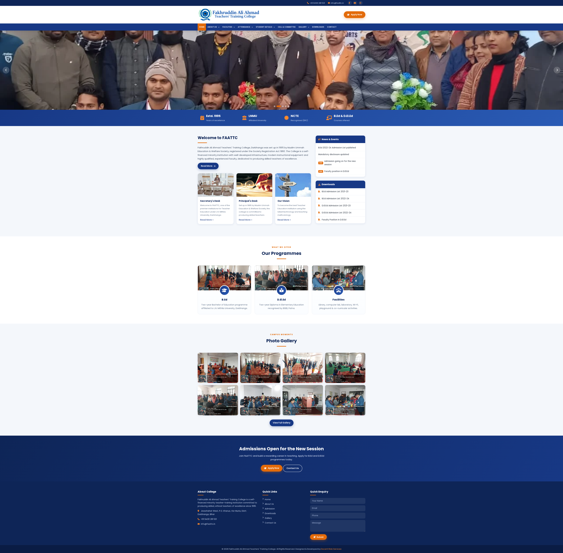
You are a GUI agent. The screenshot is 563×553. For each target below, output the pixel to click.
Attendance (244, 27)
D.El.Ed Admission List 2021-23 (336, 205)
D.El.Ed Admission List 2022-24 (336, 212)
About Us (212, 27)
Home (202, 27)
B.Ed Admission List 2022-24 (335, 198)
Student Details (264, 27)
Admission (270, 508)
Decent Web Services (331, 549)
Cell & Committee (287, 27)
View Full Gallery (281, 422)
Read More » (206, 219)
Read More (206, 165)
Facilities (227, 27)
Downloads (318, 27)
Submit (320, 537)
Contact (331, 27)
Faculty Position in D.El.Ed (334, 219)
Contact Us (292, 468)
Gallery (303, 27)
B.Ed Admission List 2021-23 (335, 191)
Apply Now (356, 14)
